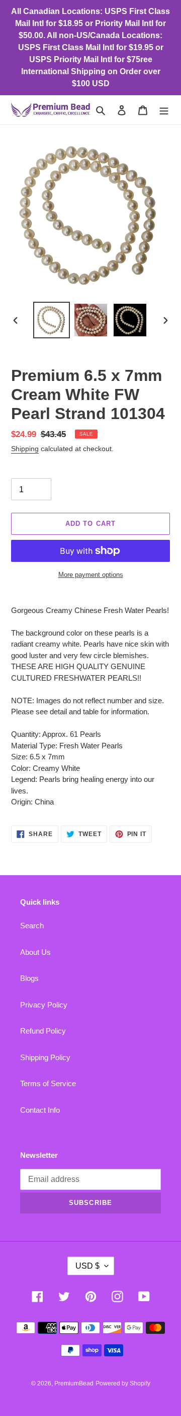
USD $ (87, 1266)
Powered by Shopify (123, 1383)
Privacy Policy (43, 1004)
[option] (51, 320)
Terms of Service (48, 1083)
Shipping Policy (45, 1057)
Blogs (29, 978)
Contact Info (40, 1110)
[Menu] (163, 110)
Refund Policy (43, 1031)
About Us (35, 952)
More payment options (90, 574)
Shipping (25, 449)
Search (32, 925)
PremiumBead (74, 1383)
